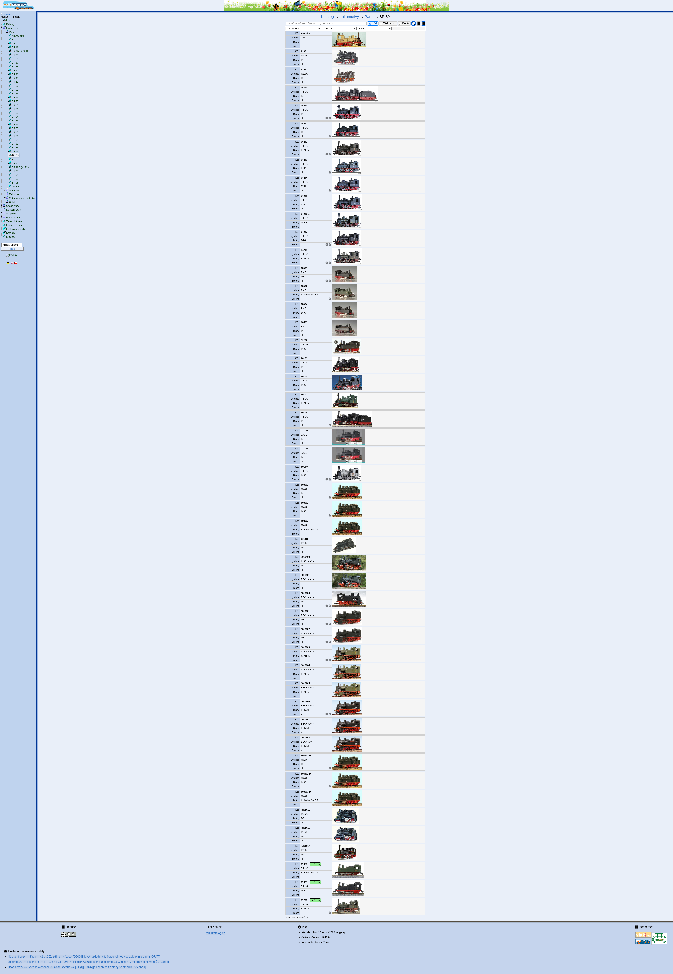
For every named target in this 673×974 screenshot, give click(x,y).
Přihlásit (7, 14)
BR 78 (15, 132)
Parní (12, 32)
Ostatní (15, 186)
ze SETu (315, 864)
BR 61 (15, 109)
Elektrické (14, 194)
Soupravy (11, 213)
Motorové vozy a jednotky (22, 198)
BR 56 (15, 97)
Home (9, 20)
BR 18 (15, 47)
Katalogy (10, 233)
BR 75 (15, 128)
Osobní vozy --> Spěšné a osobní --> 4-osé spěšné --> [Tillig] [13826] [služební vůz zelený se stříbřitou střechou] (77, 967)
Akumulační (18, 36)
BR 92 (15, 163)
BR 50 (15, 86)
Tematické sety (14, 221)
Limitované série (14, 225)
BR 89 (15, 155)
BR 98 (15, 182)
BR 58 (15, 105)
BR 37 (15, 63)
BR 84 (15, 147)
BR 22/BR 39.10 (20, 51)
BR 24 (15, 59)
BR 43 (15, 78)
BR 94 (15, 175)
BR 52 (15, 90)
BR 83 (15, 144)
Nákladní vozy (13, 209)
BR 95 (15, 179)
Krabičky (10, 236)
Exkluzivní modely (15, 229)
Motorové (14, 190)
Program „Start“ (14, 217)
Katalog (10, 24)
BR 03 (15, 43)
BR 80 (15, 136)
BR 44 (15, 82)
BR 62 (15, 113)
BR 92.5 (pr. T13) (20, 167)
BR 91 (15, 159)
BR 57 (15, 101)
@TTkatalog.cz (215, 933)
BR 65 (15, 120)
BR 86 (15, 151)
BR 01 (15, 39)
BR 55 (15, 93)
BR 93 (15, 171)
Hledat (12, 249)
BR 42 (15, 74)
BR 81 (15, 140)
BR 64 (15, 117)
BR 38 (15, 66)
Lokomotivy (12, 28)
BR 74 (15, 124)
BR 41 (15, 70)
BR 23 (15, 55)
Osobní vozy (12, 206)
